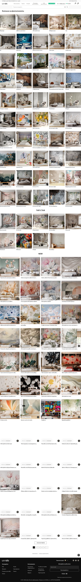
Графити (43, 420)
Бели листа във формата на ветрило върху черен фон (29, 396)
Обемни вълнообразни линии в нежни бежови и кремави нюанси (70, 277)
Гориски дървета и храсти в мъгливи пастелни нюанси (49, 538)
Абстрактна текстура (6, 443)
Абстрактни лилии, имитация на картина (70, 325)
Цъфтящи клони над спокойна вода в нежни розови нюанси (8, 538)
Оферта (29, 572)
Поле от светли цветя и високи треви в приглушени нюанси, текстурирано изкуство (70, 538)
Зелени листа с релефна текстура (49, 491)
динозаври (23, 325)
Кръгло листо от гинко (26, 420)
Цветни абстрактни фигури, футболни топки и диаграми (8, 325)
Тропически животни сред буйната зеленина (49, 396)
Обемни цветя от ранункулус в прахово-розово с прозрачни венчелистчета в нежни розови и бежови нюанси (29, 491)
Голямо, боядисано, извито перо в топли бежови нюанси (70, 514)
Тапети (14, 571)
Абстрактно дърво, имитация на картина (29, 348)
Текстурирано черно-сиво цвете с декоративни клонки (49, 372)
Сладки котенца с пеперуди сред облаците (49, 325)
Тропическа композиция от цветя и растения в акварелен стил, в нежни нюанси (8, 372)
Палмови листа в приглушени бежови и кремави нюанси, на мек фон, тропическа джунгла (29, 467)
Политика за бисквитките (41, 569)
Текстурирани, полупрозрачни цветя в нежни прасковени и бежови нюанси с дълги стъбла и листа (29, 443)
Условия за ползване (42, 566)
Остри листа (3, 420)
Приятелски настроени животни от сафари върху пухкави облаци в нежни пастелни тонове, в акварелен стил (8, 277)
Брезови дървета (66, 420)
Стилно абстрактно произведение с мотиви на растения (29, 372)
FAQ (3, 566)
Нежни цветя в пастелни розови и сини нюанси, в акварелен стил (49, 277)
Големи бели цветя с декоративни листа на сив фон (29, 538)
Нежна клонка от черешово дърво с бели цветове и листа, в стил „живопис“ (70, 443)
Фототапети (35, 553)
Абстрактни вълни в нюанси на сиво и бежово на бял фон (49, 514)
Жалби (14, 566)
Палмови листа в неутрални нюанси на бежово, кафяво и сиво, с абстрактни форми (49, 443)
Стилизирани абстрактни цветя (29, 301)
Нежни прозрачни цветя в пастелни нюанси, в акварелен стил (29, 277)
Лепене (3, 573)
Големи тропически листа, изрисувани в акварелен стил (70, 348)
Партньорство (41, 572)
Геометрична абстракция (68, 301)
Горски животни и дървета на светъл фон (8, 396)
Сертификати (16, 568)
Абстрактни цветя (46, 301)
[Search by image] (65, 7)
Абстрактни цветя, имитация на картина (49, 348)
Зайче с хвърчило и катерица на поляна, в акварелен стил (70, 467)
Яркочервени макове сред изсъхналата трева (70, 372)
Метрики (4, 568)
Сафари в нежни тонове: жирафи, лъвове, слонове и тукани (70, 491)
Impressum (30, 570)
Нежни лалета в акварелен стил (8, 491)
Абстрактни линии (66, 396)
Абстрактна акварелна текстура (8, 514)
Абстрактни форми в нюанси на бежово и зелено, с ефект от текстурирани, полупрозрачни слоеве (8, 467)
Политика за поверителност (31, 567)
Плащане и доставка (6, 571)
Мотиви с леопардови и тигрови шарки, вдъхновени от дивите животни (29, 514)
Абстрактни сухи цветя (6, 301)
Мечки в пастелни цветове (47, 467)
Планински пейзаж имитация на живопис (8, 348)
